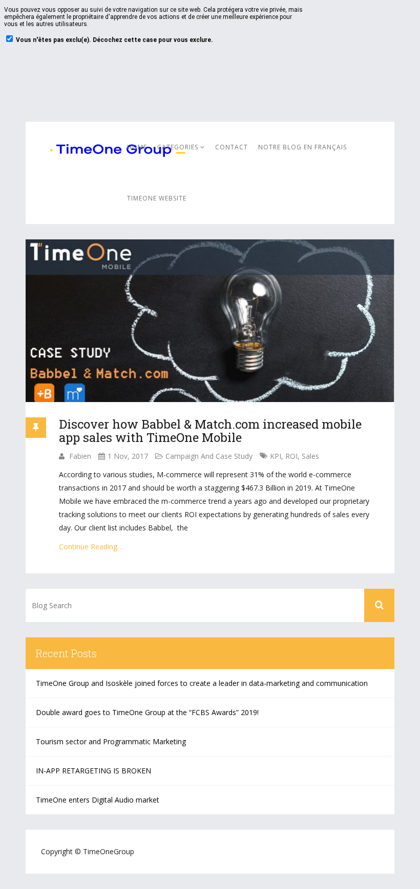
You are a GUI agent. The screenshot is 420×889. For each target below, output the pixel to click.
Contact (231, 147)
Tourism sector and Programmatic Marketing (111, 741)
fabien (80, 456)
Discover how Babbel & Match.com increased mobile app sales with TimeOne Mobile (210, 431)
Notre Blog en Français (302, 147)
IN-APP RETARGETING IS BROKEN (93, 770)
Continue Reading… (91, 546)
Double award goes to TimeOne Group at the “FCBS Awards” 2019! (147, 712)
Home (137, 147)
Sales (310, 456)
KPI (275, 456)
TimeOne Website (156, 198)
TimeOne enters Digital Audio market (97, 800)
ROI (291, 456)
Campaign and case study (209, 456)
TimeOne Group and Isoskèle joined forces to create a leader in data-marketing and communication (202, 683)
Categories (178, 147)
